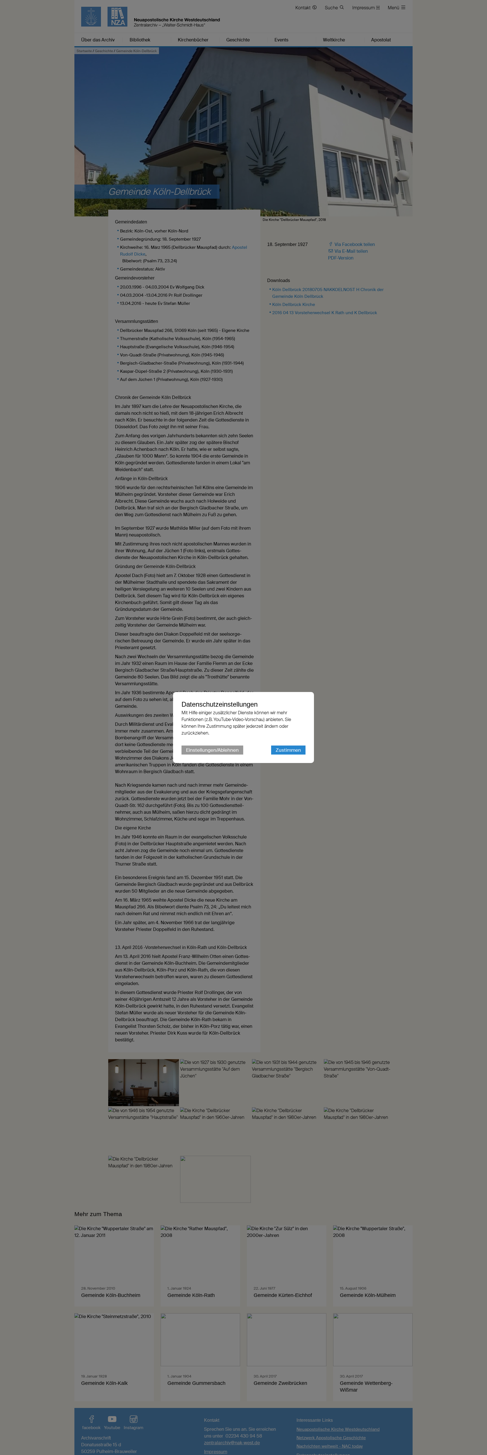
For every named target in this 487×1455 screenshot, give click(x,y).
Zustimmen (288, 750)
